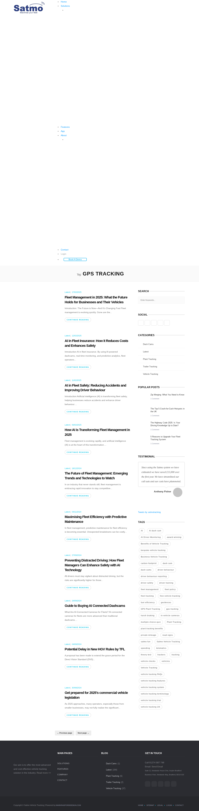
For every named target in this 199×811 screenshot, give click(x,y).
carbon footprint (149, 563)
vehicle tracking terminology (155, 694)
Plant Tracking (149, 359)
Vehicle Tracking (150, 374)
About (64, 135)
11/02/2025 (76, 380)
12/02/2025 (76, 336)
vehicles (166, 661)
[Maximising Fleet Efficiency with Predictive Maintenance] (38, 527)
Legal (160, 805)
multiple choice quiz (151, 622)
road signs (167, 635)
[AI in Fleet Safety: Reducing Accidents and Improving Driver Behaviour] (38, 395)
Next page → (83, 733)
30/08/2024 (76, 688)
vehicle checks (148, 661)
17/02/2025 (76, 292)
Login (63, 254)
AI (142, 531)
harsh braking (148, 615)
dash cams (146, 570)
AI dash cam (155, 531)
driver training (166, 583)
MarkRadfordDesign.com (68, 805)
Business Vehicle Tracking (154, 557)
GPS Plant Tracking (150, 609)
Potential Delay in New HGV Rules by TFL (95, 649)
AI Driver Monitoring (151, 537)
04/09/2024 (76, 644)
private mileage (148, 635)
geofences (166, 602)
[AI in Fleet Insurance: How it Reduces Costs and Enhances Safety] (38, 351)
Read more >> (44, 773)
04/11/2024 (76, 512)
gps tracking (172, 609)
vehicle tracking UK (150, 707)
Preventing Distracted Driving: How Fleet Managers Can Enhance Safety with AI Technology (94, 565)
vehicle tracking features (153, 681)
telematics (161, 648)
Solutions (65, 6)
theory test (146, 655)
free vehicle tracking (170, 596)
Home (64, 1)
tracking (176, 655)
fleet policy (170, 589)
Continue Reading (78, 320)
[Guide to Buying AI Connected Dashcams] (38, 616)
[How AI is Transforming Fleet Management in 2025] (38, 440)
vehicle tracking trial (151, 700)
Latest (67, 292)
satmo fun (145, 642)
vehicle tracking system (152, 687)
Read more (76, 50)
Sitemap (150, 805)
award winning (174, 537)
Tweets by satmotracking (149, 512)
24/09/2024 (76, 601)
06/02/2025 (76, 425)
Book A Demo (75, 259)
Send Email (157, 766)
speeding (145, 648)
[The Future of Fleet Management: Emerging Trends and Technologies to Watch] (38, 484)
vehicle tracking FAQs (151, 674)
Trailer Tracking (150, 366)
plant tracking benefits (152, 629)
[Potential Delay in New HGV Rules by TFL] (38, 659)
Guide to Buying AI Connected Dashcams (95, 606)
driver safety (147, 583)
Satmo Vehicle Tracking (168, 642)
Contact (64, 249)
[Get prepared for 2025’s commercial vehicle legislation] (38, 703)
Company (62, 775)
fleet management (150, 589)
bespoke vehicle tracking (153, 550)
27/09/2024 (76, 555)
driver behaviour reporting (154, 576)
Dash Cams (148, 344)
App (63, 131)
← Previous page (64, 733)
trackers (161, 655)
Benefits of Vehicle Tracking (155, 544)
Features (65, 127)
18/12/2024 (76, 468)
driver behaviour (166, 570)
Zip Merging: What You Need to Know (167, 395)
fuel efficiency (148, 602)
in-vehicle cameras (170, 615)
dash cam (167, 563)
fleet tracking (147, 596)
